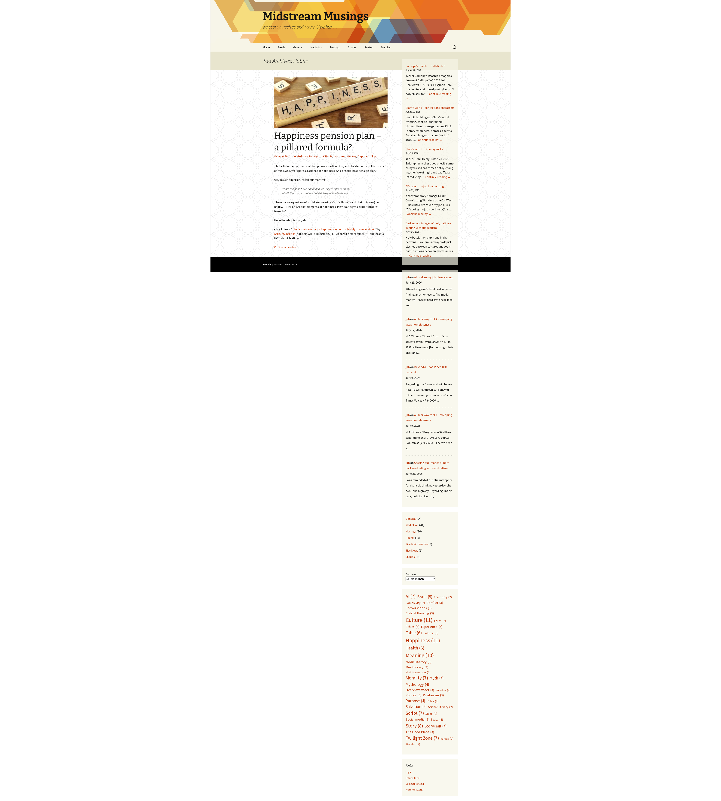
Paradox (443, 690)
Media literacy (418, 662)
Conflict (434, 603)
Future (430, 633)
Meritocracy (417, 667)
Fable (414, 633)
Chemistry (443, 597)
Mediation (316, 47)
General (297, 47)
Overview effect (420, 690)
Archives (411, 574)
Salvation (416, 706)
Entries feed (412, 778)
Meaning (351, 156)
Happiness (339, 156)
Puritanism (433, 695)
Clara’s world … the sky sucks (424, 149)
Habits (328, 156)
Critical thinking (420, 613)
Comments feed (415, 783)
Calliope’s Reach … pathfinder (425, 66)
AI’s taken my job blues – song (425, 186)
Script (415, 713)
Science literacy (440, 707)
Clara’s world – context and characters (430, 108)
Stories (352, 47)
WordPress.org (414, 789)
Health (415, 648)
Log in (409, 772)
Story (414, 726)
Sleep (431, 713)
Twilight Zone (422, 738)
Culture (419, 619)
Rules (432, 701)
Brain (424, 596)
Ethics (412, 627)
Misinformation (418, 672)
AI (411, 596)
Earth (440, 621)
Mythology (417, 684)
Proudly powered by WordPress (281, 264)
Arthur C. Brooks (284, 234)
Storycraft (436, 726)
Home (266, 47)
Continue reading (287, 247)
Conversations (419, 608)
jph (375, 156)
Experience (431, 627)
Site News (412, 550)
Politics (413, 695)
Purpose (362, 156)
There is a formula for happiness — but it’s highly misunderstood (333, 229)
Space (437, 719)
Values (446, 738)
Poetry (410, 538)
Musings (335, 47)
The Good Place (420, 732)
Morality (417, 678)
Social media (417, 719)
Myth (437, 678)
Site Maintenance (417, 544)
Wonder (413, 744)
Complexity (415, 603)
